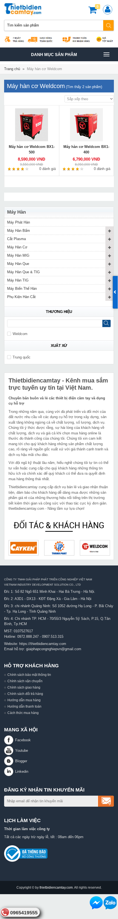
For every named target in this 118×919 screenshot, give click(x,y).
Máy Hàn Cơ (17, 247)
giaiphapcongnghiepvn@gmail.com (53, 649)
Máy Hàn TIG (18, 280)
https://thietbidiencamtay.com (42, 644)
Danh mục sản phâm (54, 56)
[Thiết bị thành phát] (59, 547)
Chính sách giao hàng (23, 687)
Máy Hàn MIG (18, 255)
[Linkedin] (9, 771)
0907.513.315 (52, 636)
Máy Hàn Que (18, 264)
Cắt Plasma (16, 239)
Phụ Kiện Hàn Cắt (21, 297)
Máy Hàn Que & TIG (23, 272)
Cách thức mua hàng (23, 713)
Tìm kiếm (108, 25)
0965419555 (24, 912)
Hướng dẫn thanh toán (24, 706)
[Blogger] (9, 761)
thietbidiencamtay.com (56, 887)
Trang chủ (12, 69)
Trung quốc (21, 357)
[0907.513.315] (110, 902)
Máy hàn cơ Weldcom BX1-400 (86, 149)
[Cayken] (23, 547)
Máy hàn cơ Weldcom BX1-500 (32, 149)
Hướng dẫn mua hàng (24, 700)
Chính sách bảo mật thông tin (29, 674)
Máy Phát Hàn (18, 222)
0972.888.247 (28, 636)
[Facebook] (9, 740)
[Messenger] (96, 902)
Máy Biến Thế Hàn (22, 288)
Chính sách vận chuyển (25, 681)
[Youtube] (9, 750)
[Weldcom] (95, 547)
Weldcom (20, 334)
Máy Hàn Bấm (18, 231)
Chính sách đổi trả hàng (25, 693)
